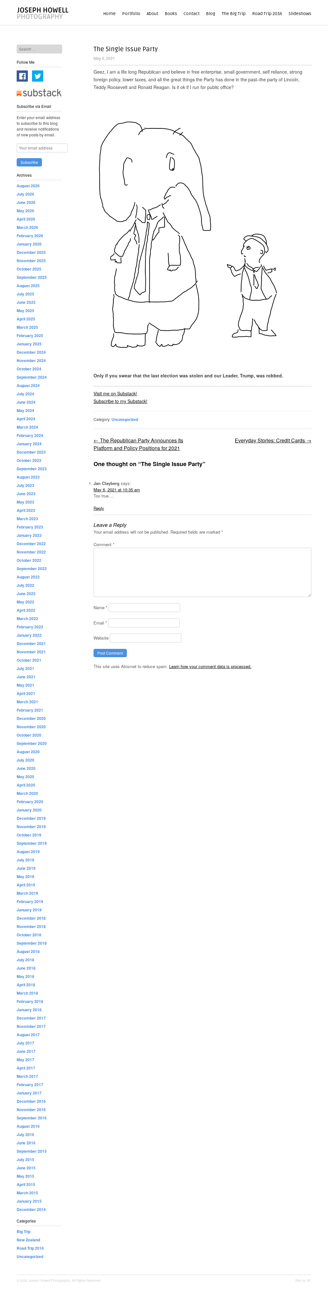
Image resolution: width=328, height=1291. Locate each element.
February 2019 (30, 901)
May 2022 (25, 602)
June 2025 (26, 302)
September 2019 (32, 843)
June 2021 (26, 677)
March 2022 (27, 618)
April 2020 (26, 785)
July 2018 (25, 960)
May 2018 (25, 976)
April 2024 (26, 419)
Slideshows (300, 13)
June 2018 (26, 968)
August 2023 (28, 477)
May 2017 (25, 1059)
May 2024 (25, 410)
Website (101, 638)
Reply (99, 508)
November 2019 (31, 826)
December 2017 (31, 1018)
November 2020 (31, 727)
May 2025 (25, 310)
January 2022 (29, 635)
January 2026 (29, 244)
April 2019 (26, 885)
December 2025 (31, 252)
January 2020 (29, 810)
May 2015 (25, 1176)
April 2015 (26, 1184)
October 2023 (29, 460)
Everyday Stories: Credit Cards (273, 440)
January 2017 (29, 1093)
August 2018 (28, 951)
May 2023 (25, 502)
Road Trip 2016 (267, 13)
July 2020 (25, 760)
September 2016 (32, 1118)
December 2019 (31, 818)
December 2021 (31, 643)
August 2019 (28, 851)
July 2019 (25, 860)
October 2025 (29, 269)
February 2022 (30, 627)
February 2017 (30, 1084)
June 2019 (26, 868)
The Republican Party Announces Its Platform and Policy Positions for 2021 (138, 444)
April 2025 (26, 319)
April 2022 (26, 610)
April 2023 (26, 510)
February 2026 (30, 235)
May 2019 (25, 876)
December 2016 (31, 1101)
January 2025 (29, 344)
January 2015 (29, 1201)
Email (100, 623)
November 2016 (31, 1109)
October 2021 (29, 660)
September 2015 (32, 1151)
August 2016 (28, 1126)
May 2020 (25, 776)
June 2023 (26, 493)
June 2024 (26, 402)
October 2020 (29, 735)
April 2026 (26, 219)
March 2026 (27, 227)
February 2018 (30, 1001)
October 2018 (29, 935)
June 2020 (26, 768)
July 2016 (25, 1134)
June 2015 (26, 1168)
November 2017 (31, 1026)
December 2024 (31, 352)
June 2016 (26, 1143)
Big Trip (23, 1231)
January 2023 (29, 535)
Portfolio (131, 13)
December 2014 (31, 1209)
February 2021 (30, 710)
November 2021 (31, 652)
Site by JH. (303, 1280)
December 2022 (31, 543)
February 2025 (30, 335)
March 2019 (27, 893)
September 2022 (32, 568)
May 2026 (25, 211)
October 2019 (29, 835)
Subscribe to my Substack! (120, 401)
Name (100, 607)
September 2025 (32, 277)
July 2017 (25, 1043)
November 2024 (31, 360)
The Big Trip (234, 13)
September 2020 (32, 743)
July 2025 (25, 294)
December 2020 (31, 718)
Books (171, 13)
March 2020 (27, 793)
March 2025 (27, 327)
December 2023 (31, 452)
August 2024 (28, 385)
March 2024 (27, 427)
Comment (104, 544)
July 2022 (25, 585)
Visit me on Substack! (115, 393)
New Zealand (28, 1240)
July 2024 (25, 394)
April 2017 (26, 1068)
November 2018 (31, 926)
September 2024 (32, 377)
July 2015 (25, 1159)
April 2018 (26, 985)
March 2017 (27, 1076)
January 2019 (29, 910)
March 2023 (27, 518)
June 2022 (26, 593)
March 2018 (27, 993)
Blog (210, 13)
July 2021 (25, 668)
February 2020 (30, 801)
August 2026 (28, 186)
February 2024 (30, 435)
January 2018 (29, 1010)
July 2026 (25, 194)
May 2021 (25, 685)
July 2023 (25, 485)
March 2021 (27, 702)
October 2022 (29, 560)
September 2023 (32, 469)
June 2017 (26, 1051)
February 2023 (30, 527)
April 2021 (26, 693)
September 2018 (32, 943)
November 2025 (31, 260)
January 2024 (29, 444)
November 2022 (31, 552)
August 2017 (28, 1034)
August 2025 (28, 285)
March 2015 (27, 1193)
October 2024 (29, 369)
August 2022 (28, 577)
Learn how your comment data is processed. (210, 666)
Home (109, 13)
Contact (192, 13)
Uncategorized (124, 419)
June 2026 (26, 202)
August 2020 (28, 751)
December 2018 (31, 918)
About (152, 13)
